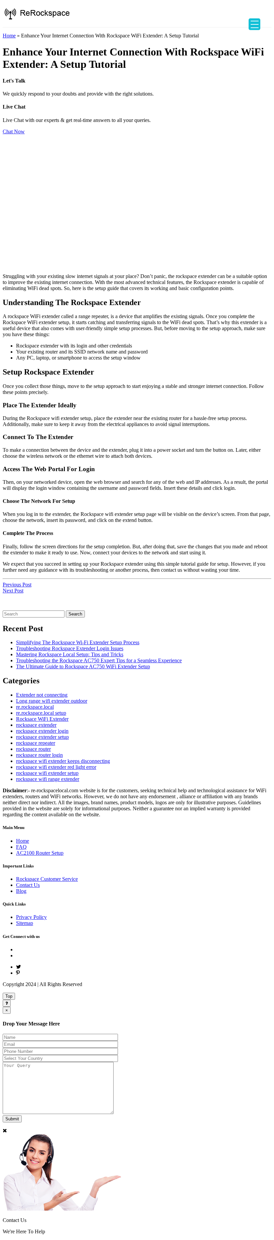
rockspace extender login (42, 731)
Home (9, 35)
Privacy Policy (31, 917)
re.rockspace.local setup (41, 713)
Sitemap (24, 923)
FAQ (21, 847)
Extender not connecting (41, 695)
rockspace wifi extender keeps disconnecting (63, 761)
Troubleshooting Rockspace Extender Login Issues (69, 648)
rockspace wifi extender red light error (56, 767)
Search (75, 613)
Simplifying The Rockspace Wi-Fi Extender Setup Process (77, 642)
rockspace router (33, 749)
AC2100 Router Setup (39, 853)
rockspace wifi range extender (47, 779)
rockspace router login (39, 755)
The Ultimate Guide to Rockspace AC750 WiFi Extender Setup (83, 666)
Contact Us (28, 885)
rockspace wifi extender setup (47, 773)
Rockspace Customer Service (47, 879)
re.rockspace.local (35, 707)
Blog (21, 891)
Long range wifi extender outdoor (51, 701)
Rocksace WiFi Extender (42, 719)
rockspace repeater (35, 743)
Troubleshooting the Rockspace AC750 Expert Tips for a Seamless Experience (99, 660)
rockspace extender (36, 725)
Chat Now (14, 131)
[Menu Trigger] (254, 24)
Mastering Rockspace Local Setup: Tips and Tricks (69, 654)
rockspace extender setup (42, 737)
